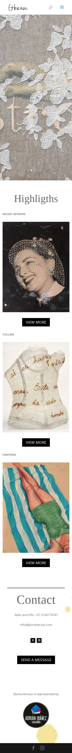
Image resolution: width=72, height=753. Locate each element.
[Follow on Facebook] (32, 640)
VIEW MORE (36, 322)
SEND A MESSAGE (36, 659)
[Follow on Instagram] (39, 640)
